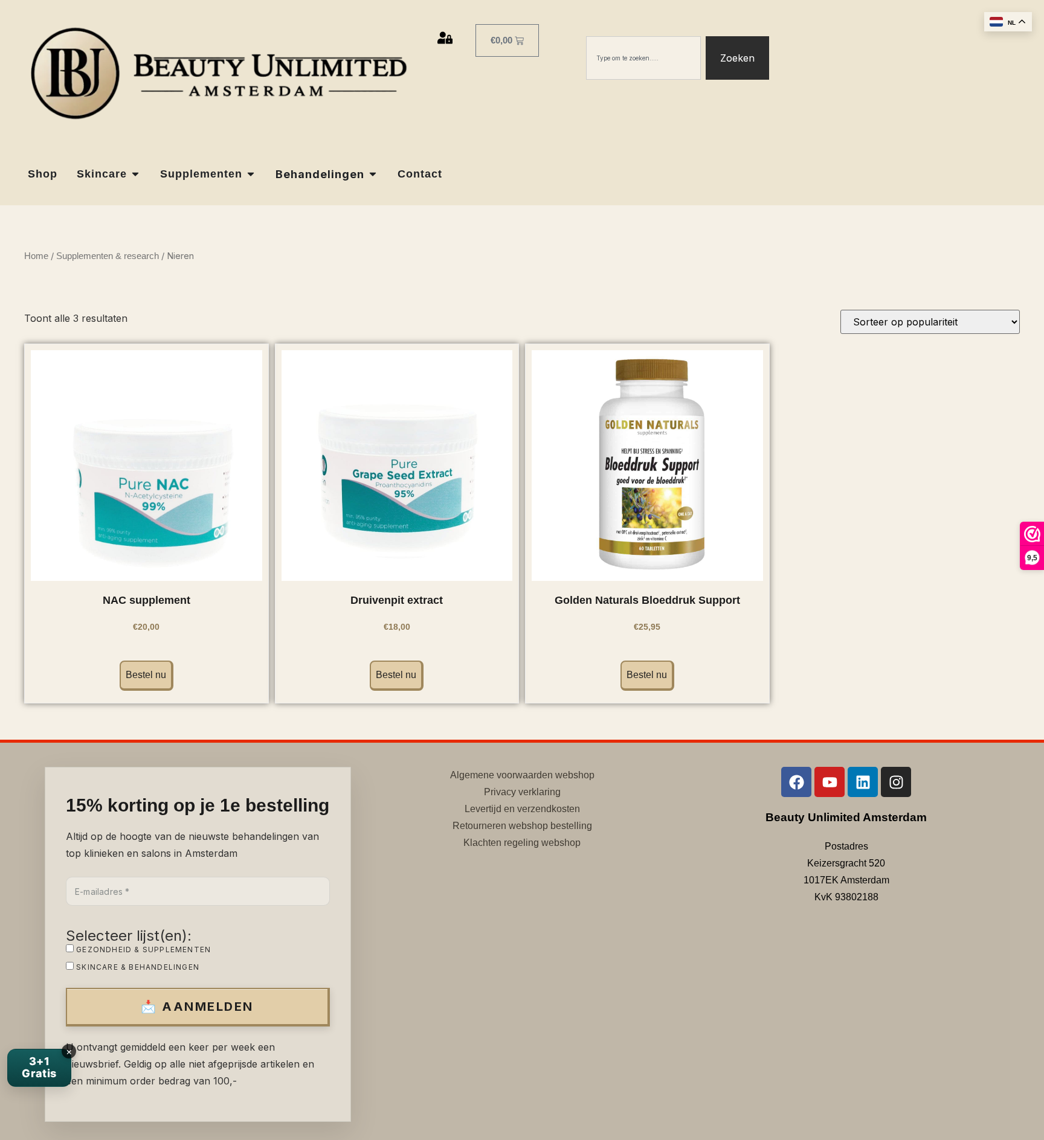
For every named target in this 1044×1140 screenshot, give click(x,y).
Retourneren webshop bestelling (522, 826)
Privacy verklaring (522, 792)
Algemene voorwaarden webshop (522, 775)
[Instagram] (896, 782)
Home (36, 256)
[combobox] (643, 58)
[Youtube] (829, 782)
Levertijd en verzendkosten (522, 809)
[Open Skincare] (135, 174)
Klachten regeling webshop (522, 842)
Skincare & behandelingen (136, 966)
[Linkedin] (863, 782)
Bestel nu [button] (146, 675)
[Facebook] (796, 782)
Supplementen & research (107, 256)
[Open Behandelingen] (372, 174)
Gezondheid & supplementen (142, 949)
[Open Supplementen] (250, 174)
